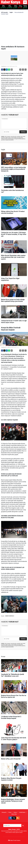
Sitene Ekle (14, 814)
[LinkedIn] (7, 69)
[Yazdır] (12, 69)
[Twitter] (4, 69)
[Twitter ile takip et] (14, 818)
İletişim (15, 812)
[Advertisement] (14, 31)
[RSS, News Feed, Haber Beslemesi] (18, 818)
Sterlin (25, 5)
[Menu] (25, 2)
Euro (20, 5)
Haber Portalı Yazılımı (15, 840)
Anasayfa (5, 12)
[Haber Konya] (10, 2)
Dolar (15, 5)
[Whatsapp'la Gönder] (9, 69)
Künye (10, 812)
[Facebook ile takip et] (10, 818)
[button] (20, 69)
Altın (3, 5)
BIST (10, 5)
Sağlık (11, 12)
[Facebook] (2, 69)
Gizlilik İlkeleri (22, 812)
